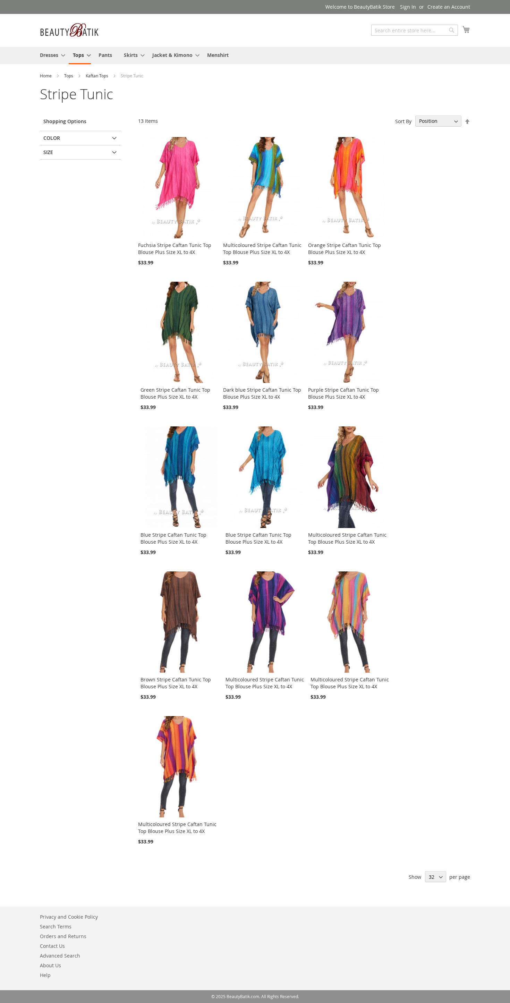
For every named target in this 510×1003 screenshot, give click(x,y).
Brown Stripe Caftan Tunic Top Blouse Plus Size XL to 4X (176, 683)
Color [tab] (51, 138)
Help (45, 975)
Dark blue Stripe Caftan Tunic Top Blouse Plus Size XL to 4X (262, 393)
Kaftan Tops (97, 75)
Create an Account (448, 6)
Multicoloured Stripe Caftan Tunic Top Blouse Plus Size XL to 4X (262, 248)
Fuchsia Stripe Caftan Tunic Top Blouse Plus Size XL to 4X (174, 248)
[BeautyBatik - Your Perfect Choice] (69, 30)
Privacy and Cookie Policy (69, 916)
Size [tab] (48, 152)
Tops (69, 75)
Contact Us (52, 946)
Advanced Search (60, 955)
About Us (50, 965)
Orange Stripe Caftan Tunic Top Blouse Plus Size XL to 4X (344, 248)
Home (46, 75)
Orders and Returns (63, 936)
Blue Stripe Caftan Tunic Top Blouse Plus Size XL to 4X (173, 538)
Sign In (408, 6)
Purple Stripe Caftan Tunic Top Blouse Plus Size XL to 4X (343, 393)
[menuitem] (50, 55)
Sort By (403, 121)
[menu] (255, 55)
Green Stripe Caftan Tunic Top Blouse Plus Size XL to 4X (175, 393)
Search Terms (55, 926)
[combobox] (414, 30)
